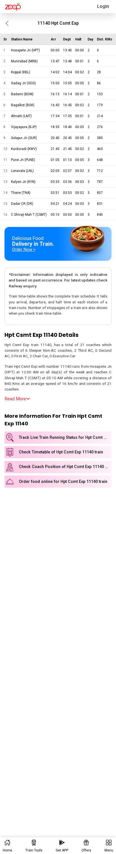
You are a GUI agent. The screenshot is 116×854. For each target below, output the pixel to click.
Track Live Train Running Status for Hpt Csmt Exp (64, 437)
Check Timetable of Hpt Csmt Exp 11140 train (61, 452)
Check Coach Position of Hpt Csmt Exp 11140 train (65, 466)
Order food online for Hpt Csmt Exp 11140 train (63, 481)
